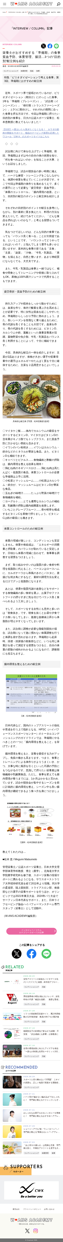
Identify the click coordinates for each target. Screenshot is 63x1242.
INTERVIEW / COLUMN (12, 44)
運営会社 (16, 1209)
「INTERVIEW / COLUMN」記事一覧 (16, 12)
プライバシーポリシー (32, 1209)
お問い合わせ (49, 1209)
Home (4, 12)
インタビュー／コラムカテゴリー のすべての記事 (31, 931)
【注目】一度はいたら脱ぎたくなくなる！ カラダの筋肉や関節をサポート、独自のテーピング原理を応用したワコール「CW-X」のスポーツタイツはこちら (31, 133)
